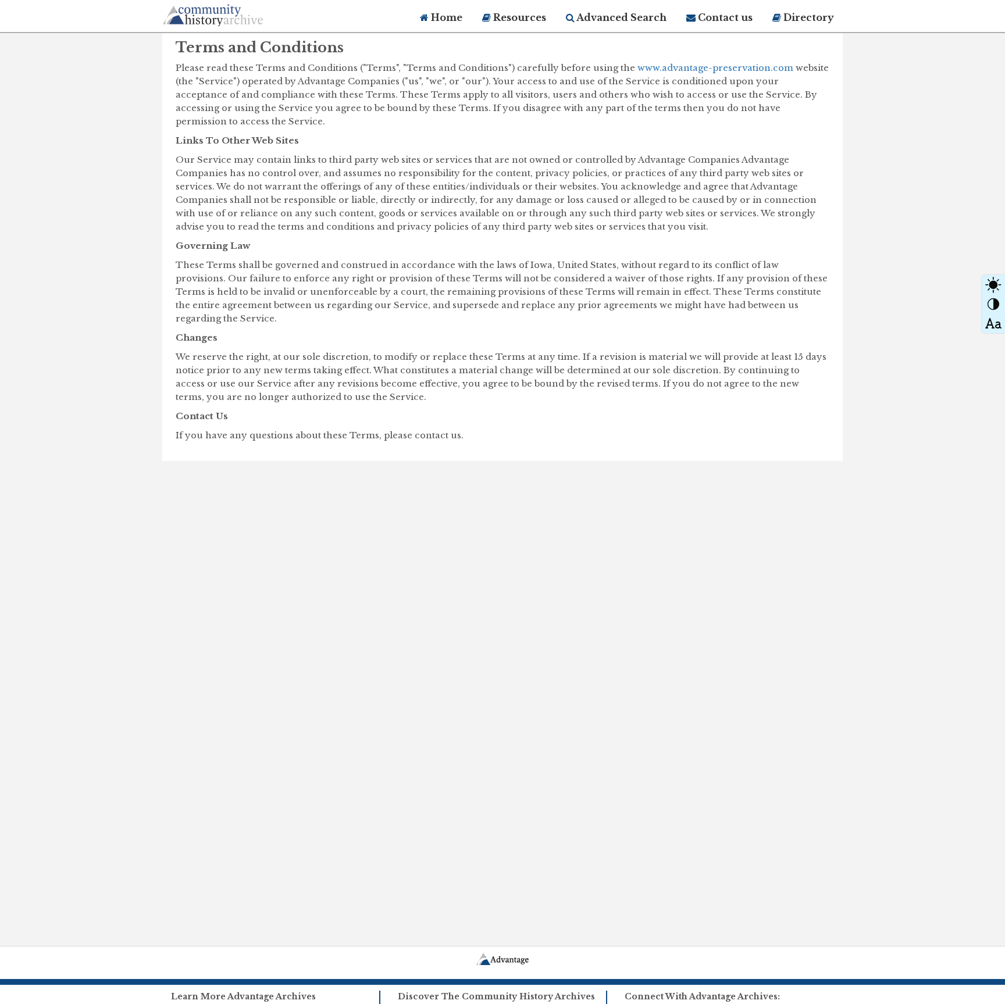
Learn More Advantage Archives (243, 996)
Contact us (724, 17)
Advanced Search (621, 17)
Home (445, 17)
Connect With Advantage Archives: (702, 996)
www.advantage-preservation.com (715, 67)
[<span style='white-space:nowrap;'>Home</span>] (235, 13)
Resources (518, 17)
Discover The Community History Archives (496, 996)
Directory (807, 17)
